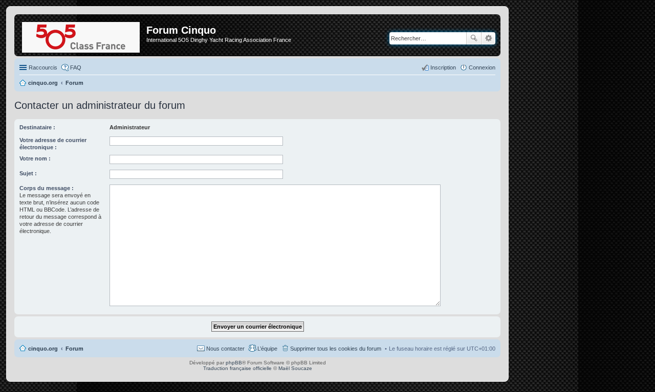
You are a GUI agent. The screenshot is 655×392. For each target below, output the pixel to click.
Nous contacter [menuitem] (225, 348)
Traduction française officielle (237, 368)
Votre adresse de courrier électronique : (52, 143)
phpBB (234, 362)
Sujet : (28, 173)
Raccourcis (43, 67)
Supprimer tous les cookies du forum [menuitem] (335, 348)
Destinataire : (37, 127)
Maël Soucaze (295, 368)
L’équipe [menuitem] (267, 348)
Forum (74, 348)
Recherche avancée (488, 38)
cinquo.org (43, 348)
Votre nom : (35, 158)
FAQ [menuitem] (75, 67)
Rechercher (474, 38)
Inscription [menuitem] (443, 67)
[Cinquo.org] (81, 35)
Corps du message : (46, 188)
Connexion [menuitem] (482, 67)
